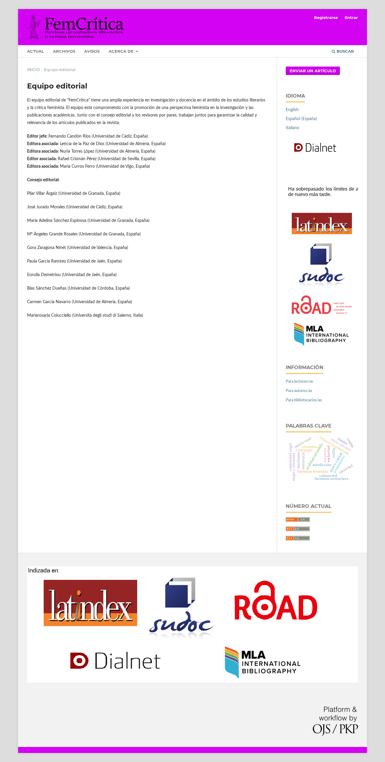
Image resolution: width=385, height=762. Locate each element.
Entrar (351, 17)
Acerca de (122, 51)
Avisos (92, 51)
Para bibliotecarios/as (304, 400)
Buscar (344, 51)
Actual (35, 51)
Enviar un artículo (313, 70)
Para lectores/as (299, 382)
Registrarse (326, 17)
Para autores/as (299, 391)
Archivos (64, 51)
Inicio (33, 69)
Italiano (292, 128)
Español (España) (301, 119)
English (292, 110)
